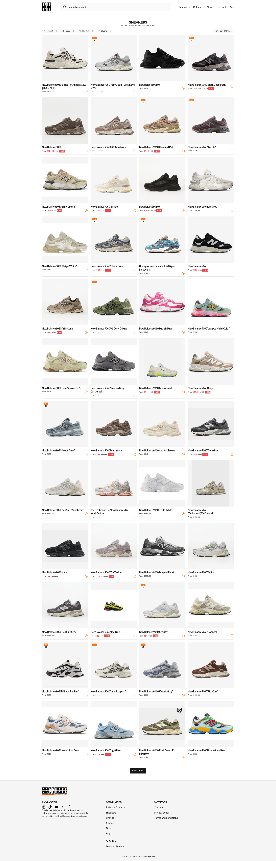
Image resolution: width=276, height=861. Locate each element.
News (210, 6)
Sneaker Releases (116, 846)
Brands (110, 817)
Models (110, 822)
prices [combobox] (85, 31)
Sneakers (184, 6)
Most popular (225, 31)
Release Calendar (116, 807)
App (231, 6)
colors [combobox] (104, 31)
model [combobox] (67, 31)
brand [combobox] (50, 31)
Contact (221, 6)
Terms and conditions (166, 817)
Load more (138, 770)
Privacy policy (161, 812)
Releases (198, 6)
